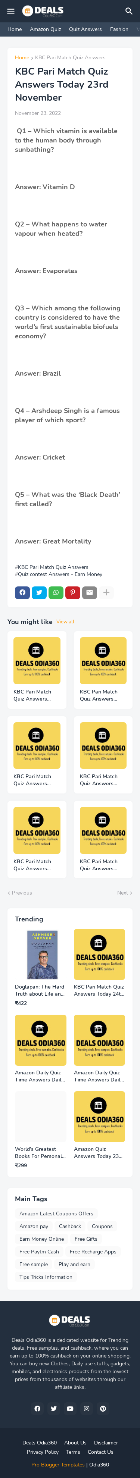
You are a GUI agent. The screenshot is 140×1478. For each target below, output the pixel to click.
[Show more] (106, 592)
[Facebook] (22, 592)
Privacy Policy (43, 1452)
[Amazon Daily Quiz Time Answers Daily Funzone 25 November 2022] (99, 1040)
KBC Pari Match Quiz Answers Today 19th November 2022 (99, 780)
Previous (22, 892)
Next (122, 892)
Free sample (33, 1264)
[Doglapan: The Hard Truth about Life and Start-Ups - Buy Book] (40, 954)
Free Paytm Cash (39, 1251)
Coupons (102, 1226)
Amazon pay (33, 1226)
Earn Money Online (41, 1239)
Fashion (119, 29)
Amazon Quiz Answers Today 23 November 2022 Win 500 (99, 1153)
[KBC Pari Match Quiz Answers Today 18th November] (36, 830)
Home (14, 29)
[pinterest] (103, 1408)
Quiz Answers (85, 29)
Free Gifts (86, 1239)
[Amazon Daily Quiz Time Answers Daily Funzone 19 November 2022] (40, 1040)
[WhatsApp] (56, 592)
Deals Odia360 (39, 1442)
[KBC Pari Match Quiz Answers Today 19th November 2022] (103, 745)
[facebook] (37, 1408)
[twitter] (53, 1408)
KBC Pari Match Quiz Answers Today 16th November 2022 (99, 865)
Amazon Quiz (45, 29)
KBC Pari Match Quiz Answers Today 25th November (32, 780)
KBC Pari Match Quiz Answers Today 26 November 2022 (99, 696)
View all (65, 622)
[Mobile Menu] (11, 11)
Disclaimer (106, 1442)
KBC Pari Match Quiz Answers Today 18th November (32, 865)
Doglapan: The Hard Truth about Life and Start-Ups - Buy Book (39, 991)
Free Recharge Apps (93, 1251)
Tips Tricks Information (45, 1277)
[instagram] (86, 1408)
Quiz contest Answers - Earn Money (60, 574)
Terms (73, 1452)
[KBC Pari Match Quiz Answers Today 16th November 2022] (103, 830)
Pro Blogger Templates (58, 1464)
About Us (75, 1442)
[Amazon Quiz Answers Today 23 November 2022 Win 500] (99, 1117)
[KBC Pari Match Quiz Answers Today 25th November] (36, 745)
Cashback (70, 1226)
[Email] (89, 592)
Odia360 (99, 1464)
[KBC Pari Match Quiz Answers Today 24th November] (36, 660)
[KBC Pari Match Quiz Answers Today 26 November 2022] (103, 660)
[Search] (130, 11)
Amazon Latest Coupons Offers (56, 1213)
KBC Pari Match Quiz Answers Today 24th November (32, 696)
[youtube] (70, 1408)
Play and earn (74, 1264)
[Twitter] (39, 592)
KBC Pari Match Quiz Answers (70, 58)
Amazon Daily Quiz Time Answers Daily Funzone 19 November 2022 (39, 1077)
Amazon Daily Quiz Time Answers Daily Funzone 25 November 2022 (98, 1077)
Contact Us (100, 1452)
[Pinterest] (72, 592)
